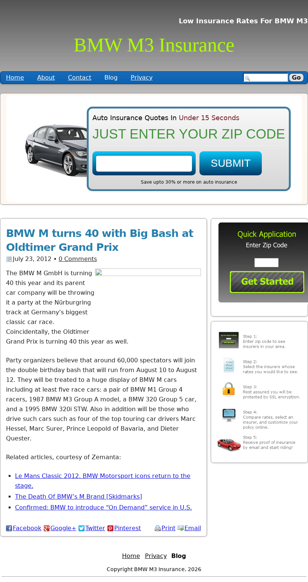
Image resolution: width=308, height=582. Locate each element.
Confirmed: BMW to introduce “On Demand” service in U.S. (103, 507)
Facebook (27, 528)
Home (15, 77)
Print (168, 528)
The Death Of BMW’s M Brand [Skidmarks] (78, 496)
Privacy (141, 77)
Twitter (95, 528)
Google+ (63, 528)
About (46, 77)
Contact (79, 77)
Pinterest (127, 528)
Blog (111, 77)
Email (192, 528)
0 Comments (78, 258)
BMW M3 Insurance (154, 45)
